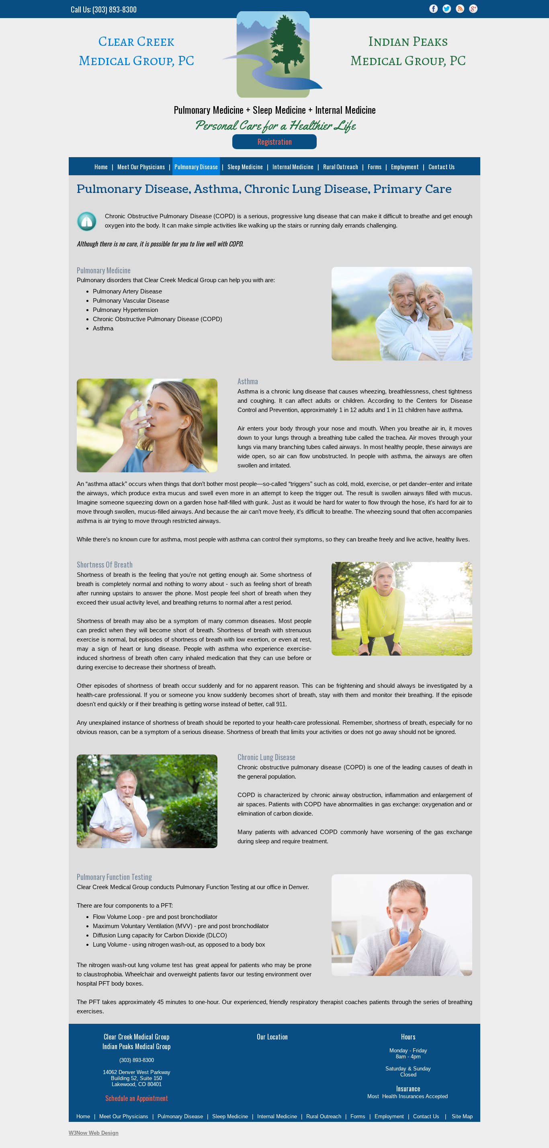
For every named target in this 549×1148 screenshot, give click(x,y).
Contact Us (441, 166)
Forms (374, 166)
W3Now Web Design (94, 1133)
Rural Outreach (340, 166)
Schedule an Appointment (136, 1098)
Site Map (462, 1116)
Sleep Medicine (245, 166)
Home (101, 166)
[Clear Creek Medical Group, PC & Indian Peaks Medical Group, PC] (272, 95)
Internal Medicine (292, 166)
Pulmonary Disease (196, 166)
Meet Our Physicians (141, 166)
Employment (405, 166)
